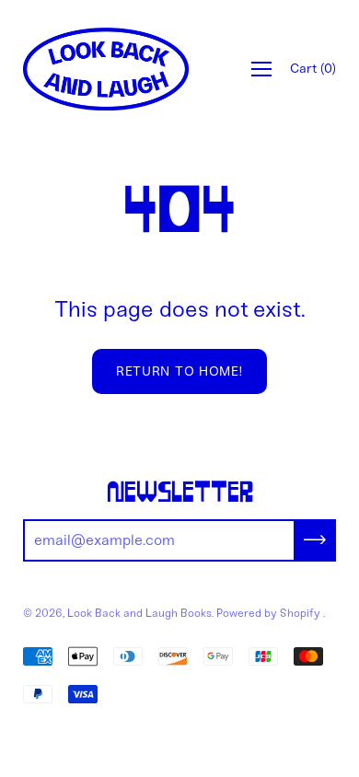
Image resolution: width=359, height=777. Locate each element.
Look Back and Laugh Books (139, 613)
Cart (313, 68)
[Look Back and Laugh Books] (106, 69)
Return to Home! (179, 371)
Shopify (300, 613)
